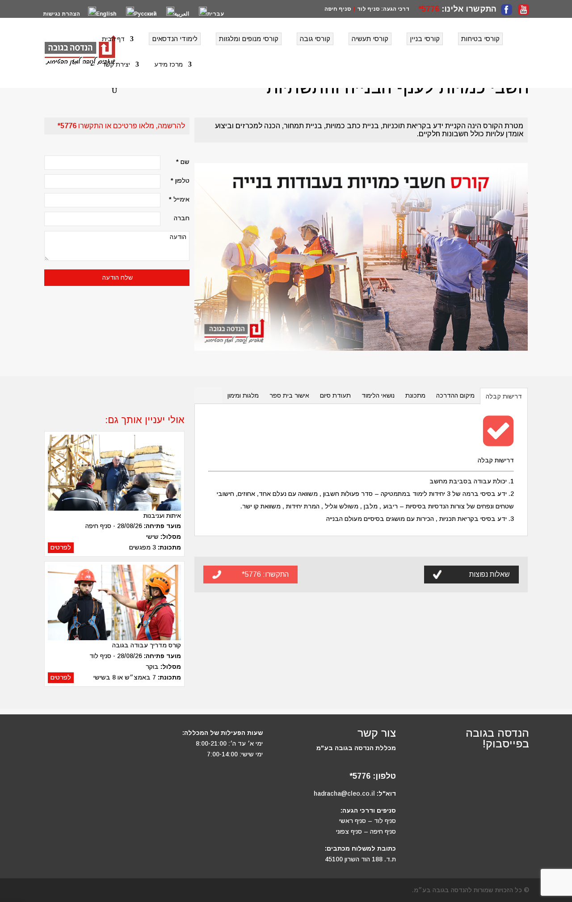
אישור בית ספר (289, 395)
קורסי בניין (425, 38)
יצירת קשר (116, 64)
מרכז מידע (168, 64)
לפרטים (60, 547)
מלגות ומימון (243, 395)
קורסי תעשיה (370, 38)
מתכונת (415, 395)
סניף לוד (368, 9)
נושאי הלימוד (378, 395)
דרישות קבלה (504, 396)
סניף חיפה (337, 9)
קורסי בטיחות (480, 38)
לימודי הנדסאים (175, 38)
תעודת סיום (335, 395)
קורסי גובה (315, 38)
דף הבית (113, 39)
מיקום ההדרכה (455, 395)
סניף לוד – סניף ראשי (367, 820)
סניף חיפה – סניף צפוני (366, 831)
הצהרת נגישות (61, 14)
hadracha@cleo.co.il (344, 793)
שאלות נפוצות (489, 574)
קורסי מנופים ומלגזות (248, 38)
